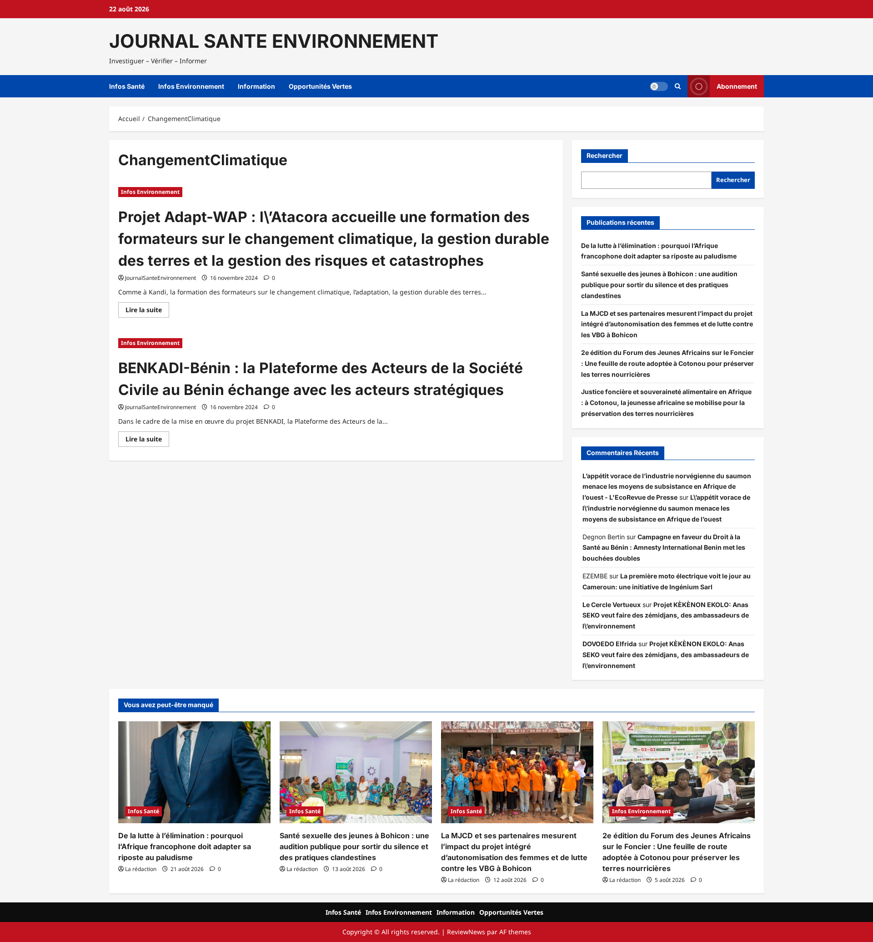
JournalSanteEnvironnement (160, 278)
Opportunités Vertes (320, 86)
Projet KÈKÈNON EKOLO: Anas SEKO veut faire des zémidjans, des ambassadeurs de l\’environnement (665, 615)
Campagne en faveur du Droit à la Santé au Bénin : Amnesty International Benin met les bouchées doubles (663, 547)
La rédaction (140, 869)
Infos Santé (127, 86)
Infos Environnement (191, 86)
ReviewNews (466, 931)
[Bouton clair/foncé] (659, 86)
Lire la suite (147, 311)
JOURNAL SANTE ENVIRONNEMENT (273, 41)
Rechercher (604, 155)
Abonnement (737, 86)
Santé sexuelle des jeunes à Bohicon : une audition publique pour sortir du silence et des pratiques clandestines (659, 284)
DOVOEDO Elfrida (609, 644)
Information (256, 86)
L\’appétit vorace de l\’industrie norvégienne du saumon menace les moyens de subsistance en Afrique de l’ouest (666, 508)
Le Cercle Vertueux (611, 604)
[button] (678, 86)
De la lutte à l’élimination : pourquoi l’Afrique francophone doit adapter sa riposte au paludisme (184, 846)
